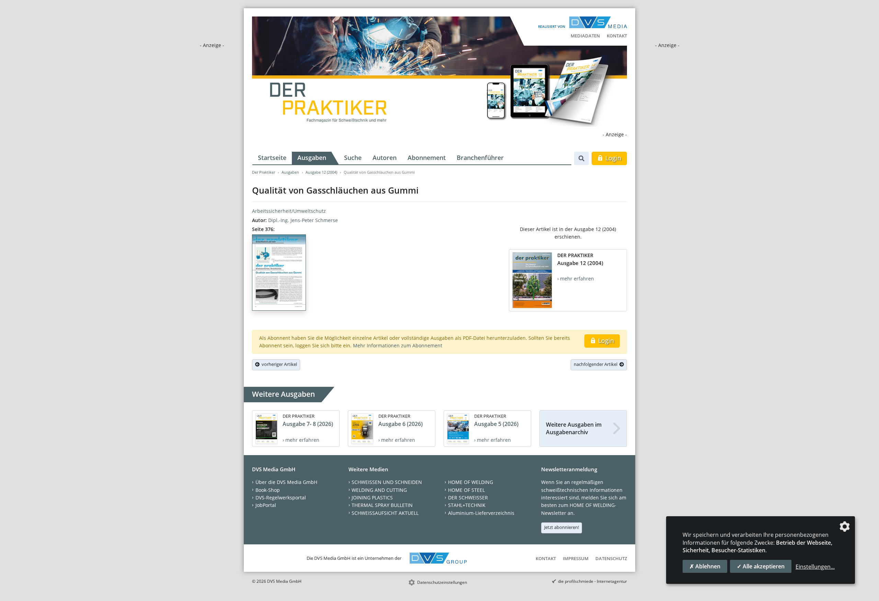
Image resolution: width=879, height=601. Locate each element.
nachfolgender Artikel (596, 364)
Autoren (385, 157)
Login (612, 158)
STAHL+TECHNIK (467, 505)
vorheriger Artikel (278, 364)
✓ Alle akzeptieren (761, 566)
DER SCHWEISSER (468, 497)
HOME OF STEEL (466, 490)
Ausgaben (311, 157)
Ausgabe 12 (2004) (321, 172)
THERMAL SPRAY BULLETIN (382, 505)
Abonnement (427, 157)
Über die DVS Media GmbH (286, 482)
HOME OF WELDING (470, 482)
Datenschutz (611, 558)
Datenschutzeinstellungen (442, 582)
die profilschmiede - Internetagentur (592, 581)
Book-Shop (267, 490)
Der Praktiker (263, 172)
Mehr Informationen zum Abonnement (397, 345)
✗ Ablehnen (704, 566)
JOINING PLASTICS (372, 497)
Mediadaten (585, 36)
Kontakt (617, 36)
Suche (353, 157)
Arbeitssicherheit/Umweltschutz (289, 211)
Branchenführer (480, 157)
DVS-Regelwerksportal (280, 497)
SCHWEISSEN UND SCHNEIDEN (387, 482)
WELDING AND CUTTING (379, 490)
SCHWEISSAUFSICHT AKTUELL (385, 513)
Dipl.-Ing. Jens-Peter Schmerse (303, 220)
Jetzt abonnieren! (561, 527)
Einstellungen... (815, 566)
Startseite (272, 157)
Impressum (576, 558)
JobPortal (265, 505)
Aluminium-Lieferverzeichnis (481, 513)
